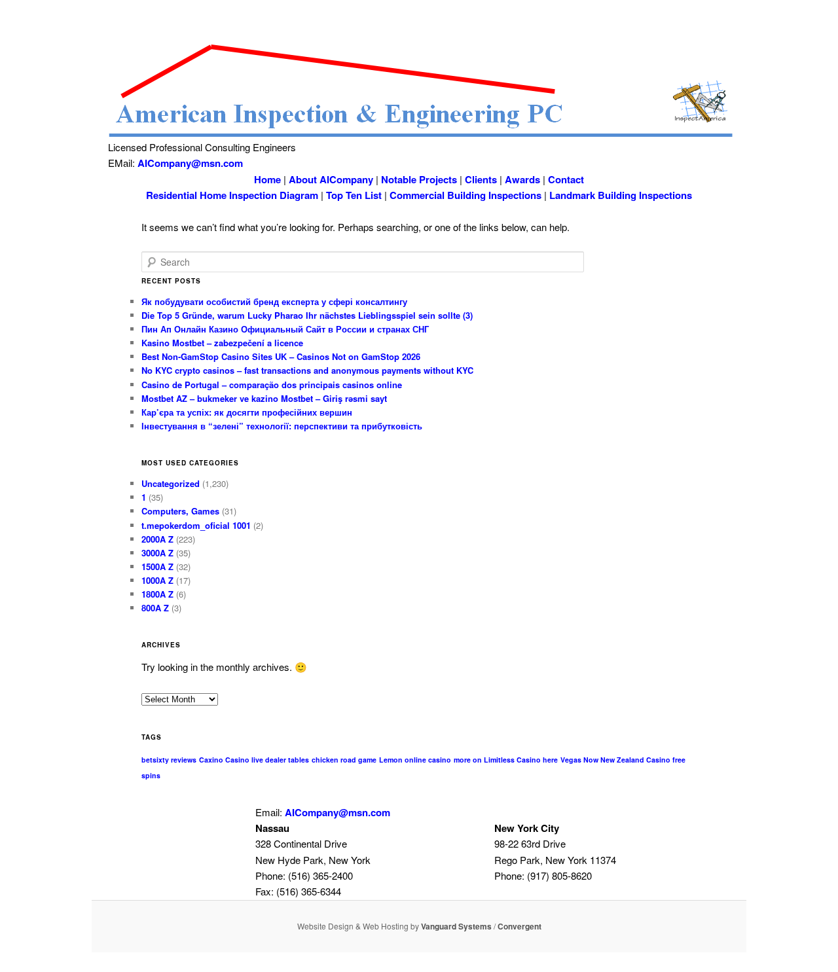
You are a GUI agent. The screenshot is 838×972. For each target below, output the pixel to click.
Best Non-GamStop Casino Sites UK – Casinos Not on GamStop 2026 (280, 356)
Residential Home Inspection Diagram (232, 195)
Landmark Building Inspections (620, 195)
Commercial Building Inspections (465, 195)
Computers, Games (180, 511)
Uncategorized (170, 483)
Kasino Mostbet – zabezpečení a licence (222, 342)
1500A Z (157, 566)
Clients (481, 179)
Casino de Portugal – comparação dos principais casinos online (271, 384)
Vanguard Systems (456, 926)
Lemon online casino (415, 760)
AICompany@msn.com (190, 163)
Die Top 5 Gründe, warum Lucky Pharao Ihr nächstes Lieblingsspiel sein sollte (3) (307, 315)
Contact (566, 179)
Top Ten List (354, 195)
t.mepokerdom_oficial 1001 (196, 525)
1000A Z (157, 580)
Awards (522, 179)
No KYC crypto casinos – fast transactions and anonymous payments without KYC (307, 370)
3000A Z (157, 553)
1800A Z (157, 594)
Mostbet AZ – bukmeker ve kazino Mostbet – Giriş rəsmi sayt (264, 398)
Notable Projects (419, 179)
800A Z (155, 608)
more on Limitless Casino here (506, 760)
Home (267, 179)
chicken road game (344, 760)
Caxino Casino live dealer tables (254, 760)
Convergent (519, 926)
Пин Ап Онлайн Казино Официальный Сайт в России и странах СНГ (285, 329)
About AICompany (331, 179)
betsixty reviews (168, 760)
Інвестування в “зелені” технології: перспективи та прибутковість (281, 426)
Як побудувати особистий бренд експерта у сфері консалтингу (274, 301)
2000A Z (157, 539)
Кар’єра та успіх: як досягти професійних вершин (246, 412)
